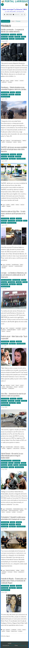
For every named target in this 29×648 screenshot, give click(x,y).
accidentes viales (9, 446)
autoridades (18, 328)
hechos (16, 80)
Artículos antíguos (5, 636)
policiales (21, 387)
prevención (4, 82)
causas (7, 80)
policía (19, 142)
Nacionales (4, 36)
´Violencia (8, 140)
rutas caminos (16, 448)
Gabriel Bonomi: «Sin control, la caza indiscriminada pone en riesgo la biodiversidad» (12, 455)
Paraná (15, 387)
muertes (3, 448)
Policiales (17, 36)
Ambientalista (9, 509)
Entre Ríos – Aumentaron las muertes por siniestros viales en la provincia (13, 394)
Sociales (12, 39)
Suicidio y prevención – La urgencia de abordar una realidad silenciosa (12, 30)
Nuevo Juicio (14, 631)
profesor (14, 512)
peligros (3, 206)
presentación (21, 572)
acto (7, 328)
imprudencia (4, 266)
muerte (3, 387)
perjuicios (11, 266)
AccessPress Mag (22, 645)
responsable (4, 388)
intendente (4, 572)
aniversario (12, 328)
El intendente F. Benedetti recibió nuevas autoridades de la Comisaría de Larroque (13, 518)
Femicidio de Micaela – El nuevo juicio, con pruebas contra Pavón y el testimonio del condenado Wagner (13, 580)
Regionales (12, 158)
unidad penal (11, 388)
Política (23, 36)
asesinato (8, 385)
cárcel (13, 385)
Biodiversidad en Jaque (18, 509)
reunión (3, 573)
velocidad (3, 267)
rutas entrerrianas (18, 266)
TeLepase (8, 206)
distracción (16, 446)
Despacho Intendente (10, 570)
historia (3, 331)
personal (8, 331)
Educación (13, 398)
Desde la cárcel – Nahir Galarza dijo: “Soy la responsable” (14, 337)
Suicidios (10, 82)
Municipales (11, 282)
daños (21, 264)
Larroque (4, 156)
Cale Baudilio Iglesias (11, 329)
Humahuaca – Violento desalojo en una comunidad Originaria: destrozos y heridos (13, 88)
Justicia (19, 34)
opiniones (8, 512)
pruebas (20, 631)
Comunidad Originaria (16, 140)
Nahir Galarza (9, 387)
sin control (19, 512)
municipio (10, 572)
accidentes (8, 264)
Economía (13, 34)
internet (22, 204)
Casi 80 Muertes (15, 264)
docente (21, 510)
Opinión (11, 36)
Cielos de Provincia (6, 280)
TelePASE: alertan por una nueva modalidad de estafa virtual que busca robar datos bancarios (14, 149)
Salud (25, 220)
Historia (24, 280)
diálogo (17, 570)
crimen (19, 629)
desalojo (24, 140)
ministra (21, 80)
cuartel (18, 329)
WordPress (12, 645)
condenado (14, 629)
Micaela (8, 631)
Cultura (12, 92)
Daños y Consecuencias (13, 510)
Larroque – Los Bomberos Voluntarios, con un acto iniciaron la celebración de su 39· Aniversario (14, 274)
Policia (15, 572)
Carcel (17, 385)
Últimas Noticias (20, 39)
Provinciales (4, 39)
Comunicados (5, 34)
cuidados (8, 204)
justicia (14, 142)
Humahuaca (9, 142)
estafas (12, 204)
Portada (25, 282)
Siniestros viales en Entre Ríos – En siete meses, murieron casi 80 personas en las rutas (13, 213)
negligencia (9, 448)
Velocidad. (23, 448)
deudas (12, 80)
